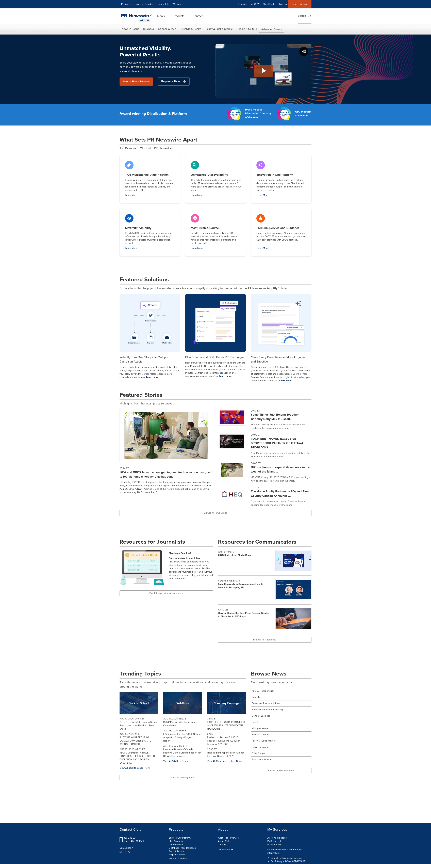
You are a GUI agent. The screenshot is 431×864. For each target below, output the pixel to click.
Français (242, 4)
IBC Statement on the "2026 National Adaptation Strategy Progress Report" (182, 737)
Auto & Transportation (263, 691)
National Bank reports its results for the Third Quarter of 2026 (225, 754)
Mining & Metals (260, 728)
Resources (126, 4)
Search (302, 16)
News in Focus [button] (130, 29)
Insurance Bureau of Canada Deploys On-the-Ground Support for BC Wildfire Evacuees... (182, 753)
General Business (261, 716)
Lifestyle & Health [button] (190, 29)
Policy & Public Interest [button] (219, 29)
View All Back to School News (135, 768)
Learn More (131, 195)
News (161, 16)
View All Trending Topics (182, 777)
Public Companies (261, 747)
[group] (265, 421)
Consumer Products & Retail (266, 703)
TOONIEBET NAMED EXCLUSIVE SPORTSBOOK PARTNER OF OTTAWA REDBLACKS (277, 442)
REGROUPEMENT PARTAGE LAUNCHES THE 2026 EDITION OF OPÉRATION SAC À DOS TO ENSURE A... (138, 758)
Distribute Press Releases (182, 848)
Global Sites (224, 849)
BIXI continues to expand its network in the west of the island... (280, 469)
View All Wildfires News (175, 761)
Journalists (163, 4)
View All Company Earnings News (224, 761)
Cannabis (256, 697)
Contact (197, 16)
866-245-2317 (130, 838)
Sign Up (282, 4)
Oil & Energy (258, 753)
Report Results (176, 851)
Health (255, 722)
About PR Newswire (228, 838)
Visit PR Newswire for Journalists (166, 593)
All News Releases (277, 838)
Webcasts (178, 4)
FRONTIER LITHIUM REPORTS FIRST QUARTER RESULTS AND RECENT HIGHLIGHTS (226, 725)
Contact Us (126, 848)
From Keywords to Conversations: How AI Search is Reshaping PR (240, 585)
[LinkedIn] (121, 852)
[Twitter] (129, 852)
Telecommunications (262, 759)
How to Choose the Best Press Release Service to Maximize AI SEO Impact (243, 614)
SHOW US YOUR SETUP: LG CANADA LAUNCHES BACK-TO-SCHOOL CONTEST (136, 741)
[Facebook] (125, 852)
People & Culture (260, 734)
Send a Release (300, 4)
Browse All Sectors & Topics (281, 770)
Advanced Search (271, 29)
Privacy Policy (274, 844)
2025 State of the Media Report (235, 555)
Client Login (269, 4)
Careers (222, 844)
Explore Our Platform (180, 838)
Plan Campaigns (177, 841)
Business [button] (148, 29)
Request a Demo (171, 81)
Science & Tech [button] (167, 29)
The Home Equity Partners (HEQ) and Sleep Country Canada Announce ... (280, 493)
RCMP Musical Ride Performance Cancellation (180, 723)
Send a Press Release (136, 81)
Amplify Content (177, 854)
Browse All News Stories (215, 512)
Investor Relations (145, 4)
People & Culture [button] (247, 29)
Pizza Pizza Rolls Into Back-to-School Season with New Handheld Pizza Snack (138, 725)
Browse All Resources (264, 639)
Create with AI (176, 844)
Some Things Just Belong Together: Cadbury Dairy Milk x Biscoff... (275, 416)
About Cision (224, 841)
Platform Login (274, 841)
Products (178, 16)
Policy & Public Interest (263, 741)
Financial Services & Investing (267, 709)
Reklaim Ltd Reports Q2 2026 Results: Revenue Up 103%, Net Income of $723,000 (223, 741)
